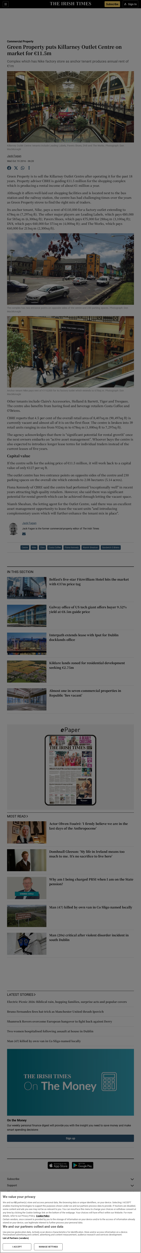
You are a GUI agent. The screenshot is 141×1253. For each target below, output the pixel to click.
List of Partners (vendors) (16, 1238)
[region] (70, 1222)
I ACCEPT (17, 1247)
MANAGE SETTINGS (48, 1247)
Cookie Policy (43, 1216)
